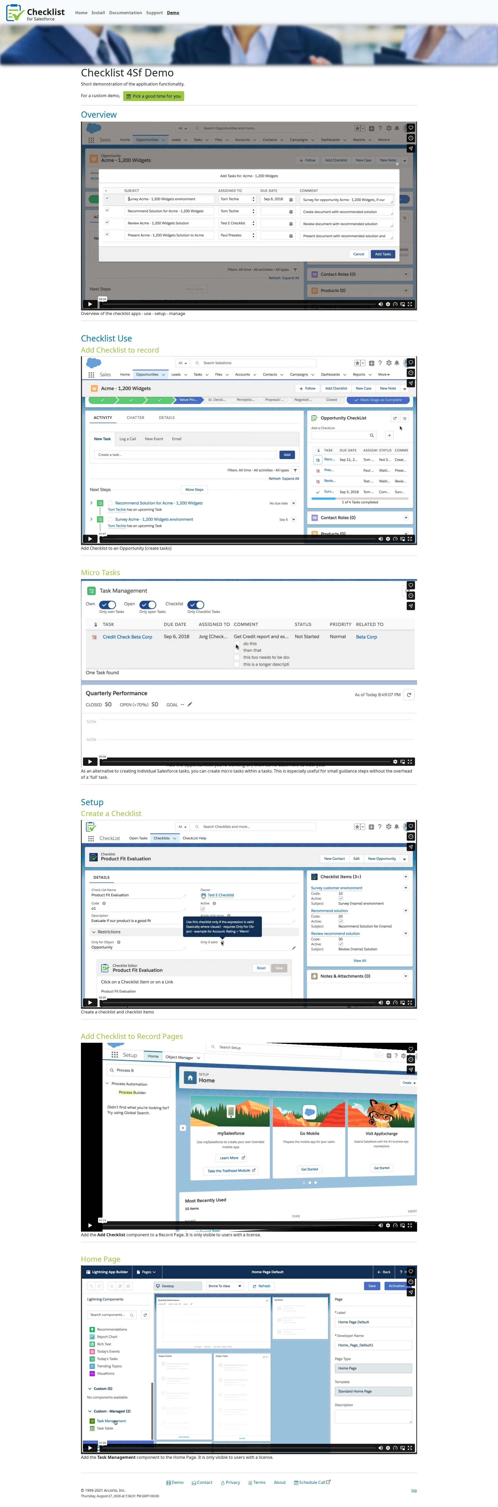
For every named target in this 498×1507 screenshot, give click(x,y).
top (414, 1490)
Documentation (125, 13)
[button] (153, 96)
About (280, 1482)
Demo (173, 13)
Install (98, 13)
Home (81, 13)
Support (154, 13)
